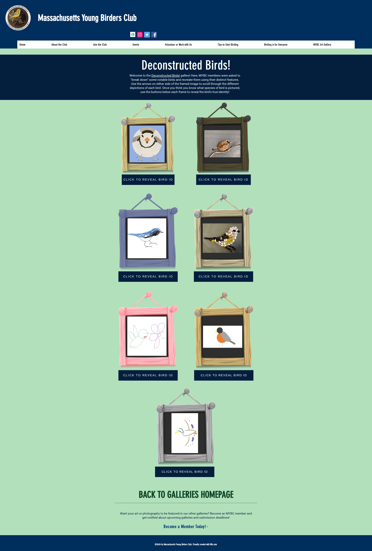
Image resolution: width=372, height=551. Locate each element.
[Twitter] (147, 34)
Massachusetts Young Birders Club (87, 18)
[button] (147, 144)
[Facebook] (154, 34)
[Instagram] (140, 34)
